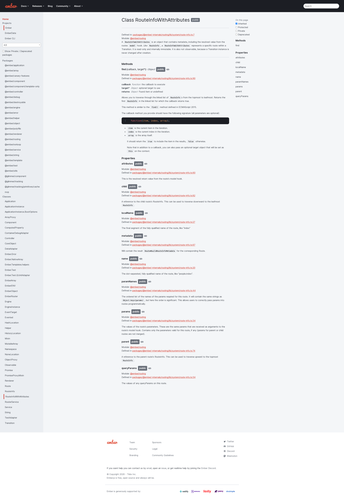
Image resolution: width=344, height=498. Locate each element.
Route (8, 386)
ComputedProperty (14, 227)
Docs (24, 6)
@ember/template (13, 160)
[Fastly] (207, 492)
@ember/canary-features (17, 75)
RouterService (12, 402)
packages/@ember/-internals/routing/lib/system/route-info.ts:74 (163, 350)
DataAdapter (11, 248)
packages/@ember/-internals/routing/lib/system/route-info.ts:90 (163, 78)
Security (133, 448)
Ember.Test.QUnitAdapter (17, 275)
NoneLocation (12, 354)
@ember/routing (12, 139)
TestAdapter (11, 417)
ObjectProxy (11, 359)
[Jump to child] (139, 186)
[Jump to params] (143, 312)
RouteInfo (10, 391)
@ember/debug (12, 97)
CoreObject (10, 243)
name (238, 77)
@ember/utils (11, 170)
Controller (9, 238)
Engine (8, 301)
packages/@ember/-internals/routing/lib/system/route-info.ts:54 (164, 377)
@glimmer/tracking (14, 181)
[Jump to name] (140, 259)
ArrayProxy (10, 217)
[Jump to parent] (142, 342)
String (7, 412)
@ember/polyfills (13, 128)
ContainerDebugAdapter (17, 233)
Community (62, 6)
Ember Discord (208, 468)
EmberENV (10, 285)
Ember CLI (10, 38)
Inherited (242, 23)
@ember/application (14, 65)
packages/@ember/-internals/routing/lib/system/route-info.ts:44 (164, 290)
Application (10, 201)
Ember (8, 27)
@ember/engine (12, 107)
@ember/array (12, 70)
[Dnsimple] (230, 492)
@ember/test (11, 165)
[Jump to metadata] (145, 236)
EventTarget (11, 312)
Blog (50, 6)
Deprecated (243, 34)
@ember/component (15, 81)
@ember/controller (14, 91)
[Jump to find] (167, 69)
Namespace (11, 349)
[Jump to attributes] (145, 164)
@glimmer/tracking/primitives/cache (22, 186)
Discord (231, 451)
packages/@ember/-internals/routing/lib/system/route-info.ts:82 (163, 195)
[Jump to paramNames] (149, 281)
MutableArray (11, 343)
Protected (242, 27)
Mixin (7, 338)
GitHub (230, 446)
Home (5, 19)
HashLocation (12, 322)
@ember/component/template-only (22, 86)
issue (164, 468)
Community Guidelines (163, 455)
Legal (154, 448)
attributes (240, 57)
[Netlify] (184, 492)
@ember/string (12, 155)
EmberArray (10, 280)
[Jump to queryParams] (149, 368)
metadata (240, 72)
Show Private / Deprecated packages (17, 53)
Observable (10, 365)
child (238, 62)
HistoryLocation (13, 333)
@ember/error (11, 112)
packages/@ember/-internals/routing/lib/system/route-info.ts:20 (163, 267)
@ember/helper (12, 118)
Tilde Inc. (131, 474)
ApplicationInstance (14, 206)
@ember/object (12, 123)
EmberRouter (11, 296)
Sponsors (156, 442)
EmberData (10, 33)
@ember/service (13, 149)
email (149, 468)
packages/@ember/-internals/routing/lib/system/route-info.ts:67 (163, 244)
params (239, 86)
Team (132, 442)
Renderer (9, 380)
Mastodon (232, 456)
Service (8, 407)
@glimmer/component (15, 176)
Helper (8, 328)
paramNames (242, 81)
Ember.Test (10, 270)
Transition (10, 423)
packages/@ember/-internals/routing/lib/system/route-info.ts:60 (163, 172)
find (237, 45)
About (77, 6)
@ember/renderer (13, 134)
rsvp (7, 192)
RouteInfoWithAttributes (17, 396)
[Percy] (219, 492)
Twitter (230, 441)
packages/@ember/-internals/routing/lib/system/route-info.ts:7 (163, 34)
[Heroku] (196, 492)
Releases (37, 6)
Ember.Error (10, 254)
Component (10, 222)
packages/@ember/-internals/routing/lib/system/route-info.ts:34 (164, 320)
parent (239, 91)
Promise (9, 370)
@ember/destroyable (15, 102)
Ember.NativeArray (14, 259)
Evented (9, 317)
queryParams (242, 96)
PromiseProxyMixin (14, 375)
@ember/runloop (13, 144)
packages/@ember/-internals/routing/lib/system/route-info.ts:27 (163, 222)
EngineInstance (12, 307)
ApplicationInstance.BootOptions (21, 211)
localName (241, 67)
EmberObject (11, 291)
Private (241, 31)
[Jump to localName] (146, 213)
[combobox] (21, 45)
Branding (133, 455)
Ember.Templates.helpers (17, 264)
